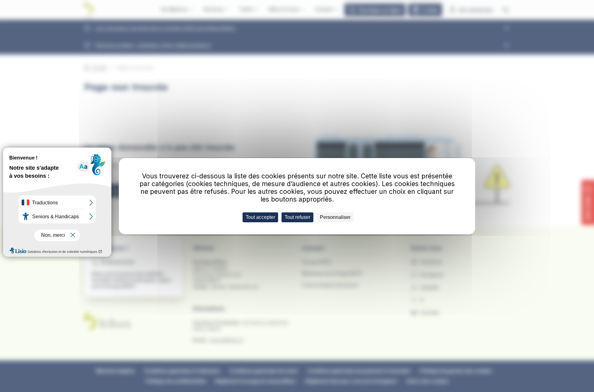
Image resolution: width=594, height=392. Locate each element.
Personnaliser (335, 217)
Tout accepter (260, 217)
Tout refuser (297, 217)
